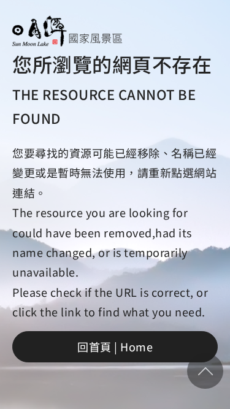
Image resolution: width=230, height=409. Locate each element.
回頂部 (205, 371)
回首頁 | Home (115, 346)
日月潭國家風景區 (67, 30)
